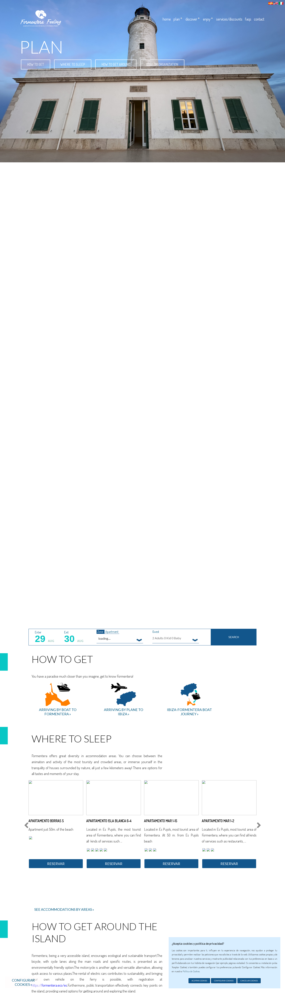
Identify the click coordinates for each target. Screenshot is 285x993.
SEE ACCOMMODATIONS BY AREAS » (64, 909)
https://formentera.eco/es (49, 985)
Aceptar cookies (199, 981)
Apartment (111, 632)
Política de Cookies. (191, 971)
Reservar (56, 864)
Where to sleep (72, 64)
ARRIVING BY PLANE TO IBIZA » (123, 712)
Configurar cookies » (23, 982)
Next (258, 825)
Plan (177, 19)
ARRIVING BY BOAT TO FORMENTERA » (57, 712)
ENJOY (206, 19)
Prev (27, 825)
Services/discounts (229, 19)
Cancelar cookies (249, 981)
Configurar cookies (223, 981)
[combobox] (120, 638)
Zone (100, 632)
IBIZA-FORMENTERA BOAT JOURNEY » (189, 712)
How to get (35, 64)
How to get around (115, 64)
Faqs (248, 19)
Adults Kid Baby (166, 638)
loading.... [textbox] (104, 638)
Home (167, 19)
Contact (259, 19)
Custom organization (162, 64)
